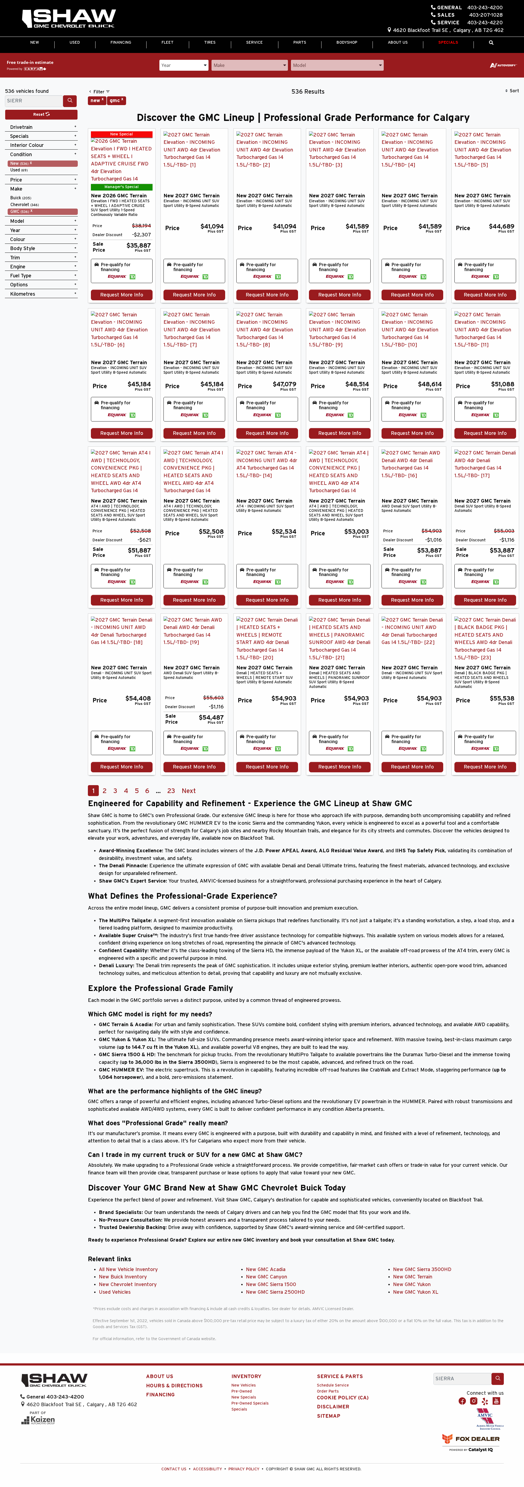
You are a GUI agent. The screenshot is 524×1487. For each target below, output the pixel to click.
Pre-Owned (241, 1391)
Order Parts (328, 1391)
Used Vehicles (115, 1292)
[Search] (70, 101)
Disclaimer (333, 1406)
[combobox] (184, 64)
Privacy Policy (244, 1469)
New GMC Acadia (265, 1269)
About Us (159, 1376)
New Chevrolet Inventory (128, 1284)
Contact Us (173, 1469)
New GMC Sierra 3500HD (422, 1269)
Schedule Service (333, 1385)
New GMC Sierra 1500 (271, 1284)
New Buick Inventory (123, 1277)
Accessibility (207, 1469)
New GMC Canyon (266, 1277)
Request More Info (121, 295)
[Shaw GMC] (68, 19)
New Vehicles (243, 1385)
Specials (239, 1409)
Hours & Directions (174, 1385)
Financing (160, 1394)
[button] (34, 42)
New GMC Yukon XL (415, 1292)
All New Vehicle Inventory (128, 1269)
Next (189, 791)
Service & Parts (340, 1376)
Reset (39, 114)
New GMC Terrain (412, 1277)
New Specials (243, 1397)
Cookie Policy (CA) (343, 1397)
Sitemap (328, 1416)
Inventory (246, 1376)
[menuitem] (43, 163)
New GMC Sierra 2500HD (275, 1292)
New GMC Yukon (412, 1284)
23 (171, 791)
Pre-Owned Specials (250, 1403)
